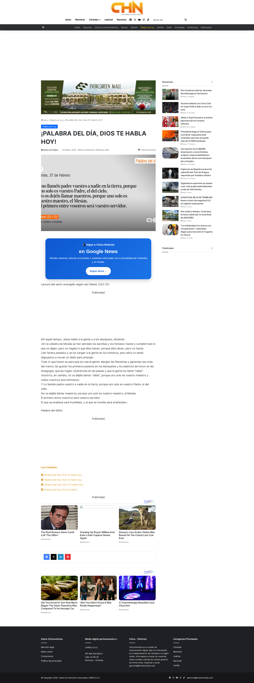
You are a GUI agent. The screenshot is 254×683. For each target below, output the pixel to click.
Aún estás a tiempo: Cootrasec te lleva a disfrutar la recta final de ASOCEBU (196, 214)
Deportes (87, 27)
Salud (169, 27)
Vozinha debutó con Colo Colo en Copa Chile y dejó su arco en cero (196, 106)
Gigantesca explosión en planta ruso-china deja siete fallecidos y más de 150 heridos (196, 186)
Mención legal (47, 647)
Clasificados (206, 27)
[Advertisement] (127, 55)
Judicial (108, 19)
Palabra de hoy (147, 27)
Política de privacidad (51, 661)
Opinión (134, 27)
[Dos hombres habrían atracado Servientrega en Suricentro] (170, 94)
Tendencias (192, 27)
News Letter (47, 652)
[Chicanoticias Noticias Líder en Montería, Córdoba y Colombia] (127, 7)
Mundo (124, 27)
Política (160, 27)
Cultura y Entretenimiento (106, 27)
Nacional (121, 19)
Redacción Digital (50, 150)
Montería (80, 19)
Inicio (68, 19)
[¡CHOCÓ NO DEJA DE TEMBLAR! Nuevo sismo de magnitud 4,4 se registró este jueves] (170, 201)
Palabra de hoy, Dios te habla (60, 489)
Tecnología (179, 27)
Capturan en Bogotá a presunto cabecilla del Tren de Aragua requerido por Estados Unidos (196, 172)
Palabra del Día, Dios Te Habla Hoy (63, 484)
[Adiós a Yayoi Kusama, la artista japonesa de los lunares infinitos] (170, 121)
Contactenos (47, 656)
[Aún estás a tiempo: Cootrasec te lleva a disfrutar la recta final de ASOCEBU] (170, 215)
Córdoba (93, 19)
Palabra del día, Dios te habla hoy (62, 474)
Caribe (77, 27)
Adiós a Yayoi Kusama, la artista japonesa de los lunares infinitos (196, 120)
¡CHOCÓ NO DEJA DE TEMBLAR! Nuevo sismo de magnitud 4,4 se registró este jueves (196, 200)
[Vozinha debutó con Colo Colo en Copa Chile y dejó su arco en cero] (170, 107)
